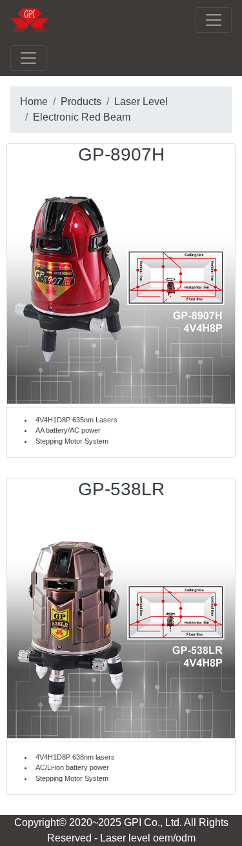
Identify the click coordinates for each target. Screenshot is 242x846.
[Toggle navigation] (214, 20)
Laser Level (141, 101)
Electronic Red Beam (81, 117)
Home (34, 101)
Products (81, 101)
